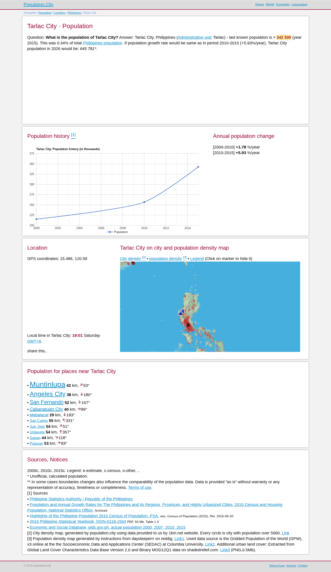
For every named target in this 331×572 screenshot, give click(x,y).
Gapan (35, 438)
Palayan (36, 443)
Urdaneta (37, 432)
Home (259, 4)
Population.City (39, 4)
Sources (291, 565)
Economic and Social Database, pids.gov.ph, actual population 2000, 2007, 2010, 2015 (108, 527)
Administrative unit (194, 37)
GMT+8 (34, 341)
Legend (197, 258)
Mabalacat (39, 415)
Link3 (225, 550)
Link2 (210, 544)
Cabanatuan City (46, 409)
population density (165, 258)
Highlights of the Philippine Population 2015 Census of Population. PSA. (94, 516)
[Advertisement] (162, 87)
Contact (302, 565)
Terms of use (139, 487)
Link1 (179, 538)
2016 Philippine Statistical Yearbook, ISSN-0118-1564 (78, 521)
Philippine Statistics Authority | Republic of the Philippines (81, 499)
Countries (283, 4)
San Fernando (46, 402)
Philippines (74, 12)
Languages (299, 4)
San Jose (37, 426)
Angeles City (48, 393)
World (270, 4)
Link (285, 533)
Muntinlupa (47, 384)
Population (45, 12)
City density (130, 258)
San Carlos (39, 421)
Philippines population (102, 43)
